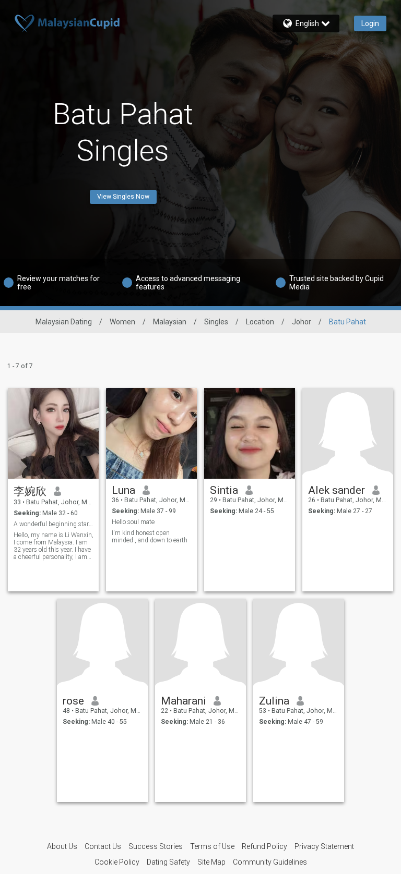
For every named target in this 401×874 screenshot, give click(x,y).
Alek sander (336, 490)
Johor (301, 322)
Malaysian (169, 322)
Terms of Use (212, 846)
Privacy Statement (324, 846)
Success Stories (155, 846)
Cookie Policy (117, 862)
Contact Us (103, 846)
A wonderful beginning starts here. (53, 524)
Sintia (224, 490)
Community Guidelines (270, 862)
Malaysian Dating (64, 322)
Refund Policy (264, 846)
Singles (216, 322)
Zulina (274, 701)
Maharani (183, 701)
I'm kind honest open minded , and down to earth (149, 536)
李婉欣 (30, 491)
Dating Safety (168, 862)
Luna (123, 490)
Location (260, 322)
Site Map (211, 862)
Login (370, 23)
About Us (62, 846)
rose (73, 701)
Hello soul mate (133, 522)
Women (122, 322)
